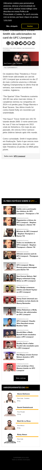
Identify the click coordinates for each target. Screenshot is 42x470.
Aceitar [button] (30, 26)
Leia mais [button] (8, 20)
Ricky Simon (22, 434)
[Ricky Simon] (10, 438)
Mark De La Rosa (24, 421)
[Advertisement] (21, 176)
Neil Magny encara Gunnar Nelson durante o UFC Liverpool (27, 357)
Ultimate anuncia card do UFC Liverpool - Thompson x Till (27, 256)
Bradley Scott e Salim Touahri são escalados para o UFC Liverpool (28, 346)
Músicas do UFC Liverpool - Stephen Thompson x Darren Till (27, 233)
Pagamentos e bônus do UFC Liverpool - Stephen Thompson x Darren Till (26, 222)
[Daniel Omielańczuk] (10, 411)
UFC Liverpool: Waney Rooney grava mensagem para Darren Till (27, 267)
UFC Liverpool (19, 156)
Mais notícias (21, 378)
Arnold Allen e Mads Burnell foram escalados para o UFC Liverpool (26, 334)
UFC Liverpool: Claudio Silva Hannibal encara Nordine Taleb (26, 323)
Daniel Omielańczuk (25, 407)
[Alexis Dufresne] (10, 398)
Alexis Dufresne (23, 394)
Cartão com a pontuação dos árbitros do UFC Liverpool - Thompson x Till (28, 211)
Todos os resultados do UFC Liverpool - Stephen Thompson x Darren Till (26, 245)
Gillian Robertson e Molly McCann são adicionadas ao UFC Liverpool (27, 312)
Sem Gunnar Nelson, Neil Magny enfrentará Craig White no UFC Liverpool (26, 278)
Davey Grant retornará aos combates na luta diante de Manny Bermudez (27, 301)
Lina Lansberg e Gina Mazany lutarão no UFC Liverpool (26, 368)
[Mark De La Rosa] (10, 425)
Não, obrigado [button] (12, 26)
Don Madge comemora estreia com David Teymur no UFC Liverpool (27, 289)
